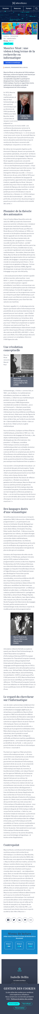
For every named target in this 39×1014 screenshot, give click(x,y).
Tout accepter (13, 1004)
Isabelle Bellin (11, 38)
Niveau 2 (19, 944)
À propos (28, 8)
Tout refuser (26, 1004)
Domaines (6, 8)
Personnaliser (20, 1008)
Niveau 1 (8, 944)
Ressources (17, 8)
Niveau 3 (30, 944)
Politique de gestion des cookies (22, 999)
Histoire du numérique (13, 62)
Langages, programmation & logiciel (16, 67)
